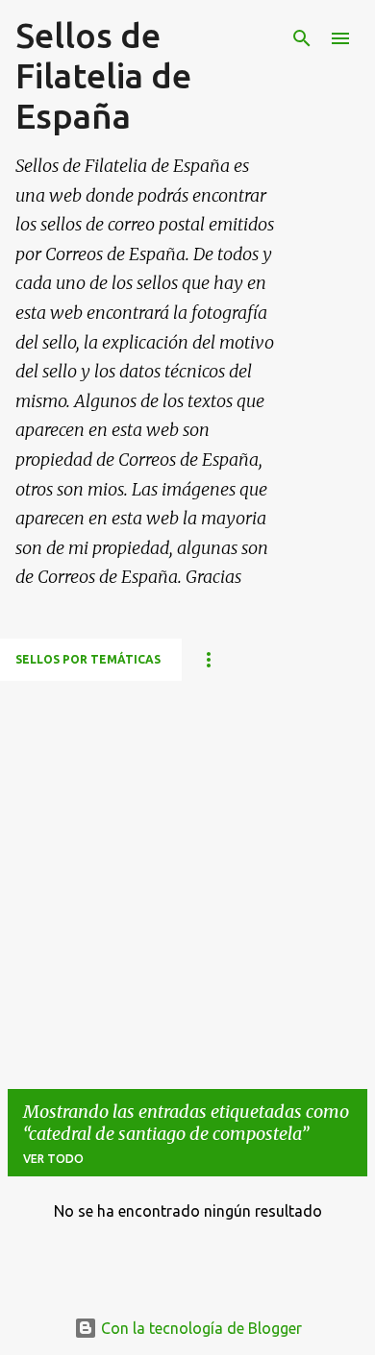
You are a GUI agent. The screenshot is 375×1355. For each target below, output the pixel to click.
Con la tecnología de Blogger (199, 1328)
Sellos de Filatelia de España (103, 75)
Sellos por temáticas (88, 659)
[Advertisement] (187, 868)
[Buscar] (301, 38)
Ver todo (53, 1158)
